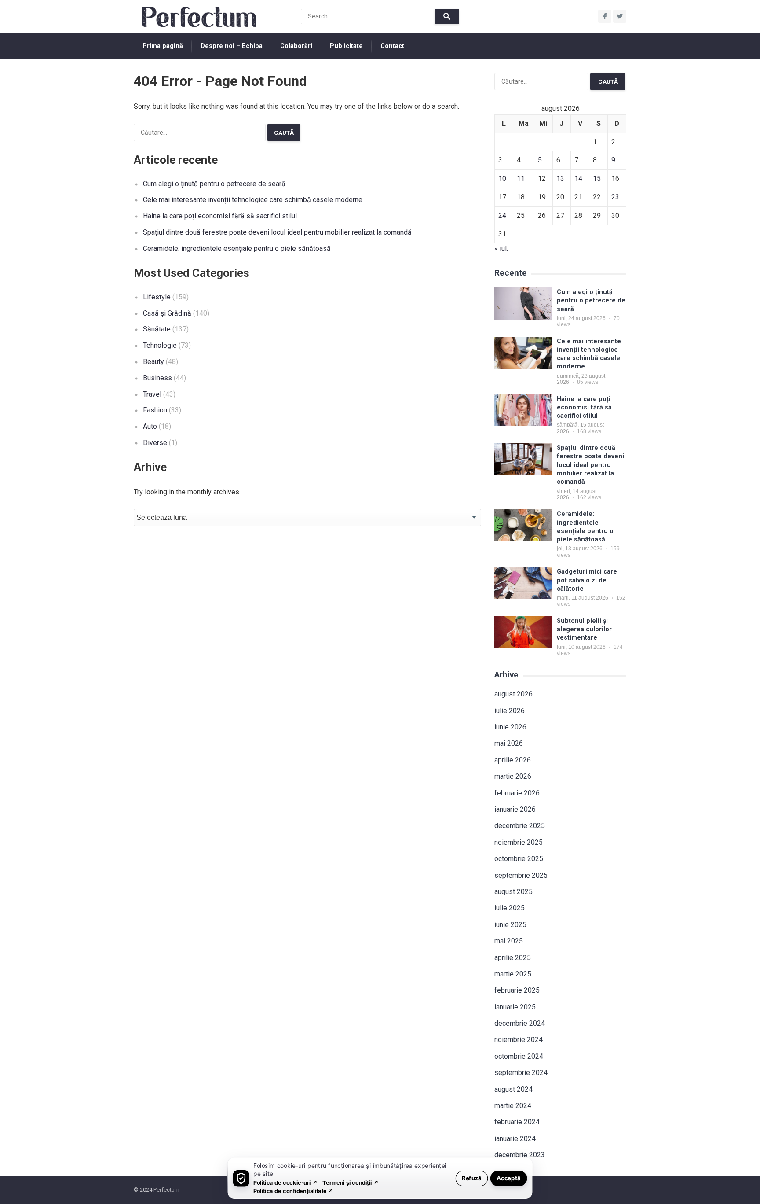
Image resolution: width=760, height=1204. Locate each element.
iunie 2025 (510, 924)
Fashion (155, 410)
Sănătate (157, 329)
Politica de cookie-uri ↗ (285, 1182)
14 (578, 178)
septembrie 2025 (521, 875)
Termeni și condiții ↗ (350, 1182)
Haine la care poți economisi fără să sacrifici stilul (220, 216)
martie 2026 (512, 776)
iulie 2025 (509, 908)
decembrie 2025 (519, 825)
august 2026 (513, 694)
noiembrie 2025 (518, 842)
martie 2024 (512, 1105)
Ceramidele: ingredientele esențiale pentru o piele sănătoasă (237, 248)
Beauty (153, 361)
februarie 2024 (517, 1122)
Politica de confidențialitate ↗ (293, 1190)
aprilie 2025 (512, 958)
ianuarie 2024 (515, 1138)
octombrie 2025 (518, 858)
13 (560, 178)
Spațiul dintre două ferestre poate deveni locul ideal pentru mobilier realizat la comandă (277, 232)
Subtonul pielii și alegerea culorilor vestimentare (584, 629)
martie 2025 (512, 974)
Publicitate (346, 46)
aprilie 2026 (512, 760)
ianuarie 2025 (515, 1007)
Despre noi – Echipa (232, 46)
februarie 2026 (517, 793)
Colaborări (296, 46)
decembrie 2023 (519, 1155)
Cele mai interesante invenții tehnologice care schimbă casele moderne (252, 199)
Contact (392, 46)
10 (502, 178)
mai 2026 (508, 743)
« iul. (501, 248)
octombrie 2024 (518, 1056)
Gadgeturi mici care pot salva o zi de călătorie (587, 580)
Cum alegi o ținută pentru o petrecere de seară (214, 184)
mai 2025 (508, 941)
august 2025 (513, 891)
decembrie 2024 (519, 1023)
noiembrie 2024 (518, 1039)
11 (521, 178)
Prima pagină (162, 46)
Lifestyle (157, 297)
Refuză (472, 1178)
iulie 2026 (509, 711)
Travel (152, 394)
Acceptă (509, 1178)
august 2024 (513, 1089)
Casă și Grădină (167, 313)
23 (615, 197)
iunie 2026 (510, 727)
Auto (150, 426)
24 (502, 215)
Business (157, 378)
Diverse (155, 442)
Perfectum (166, 1189)
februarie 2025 (517, 990)
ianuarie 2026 (515, 809)
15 (597, 178)
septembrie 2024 (521, 1072)
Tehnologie (160, 345)
